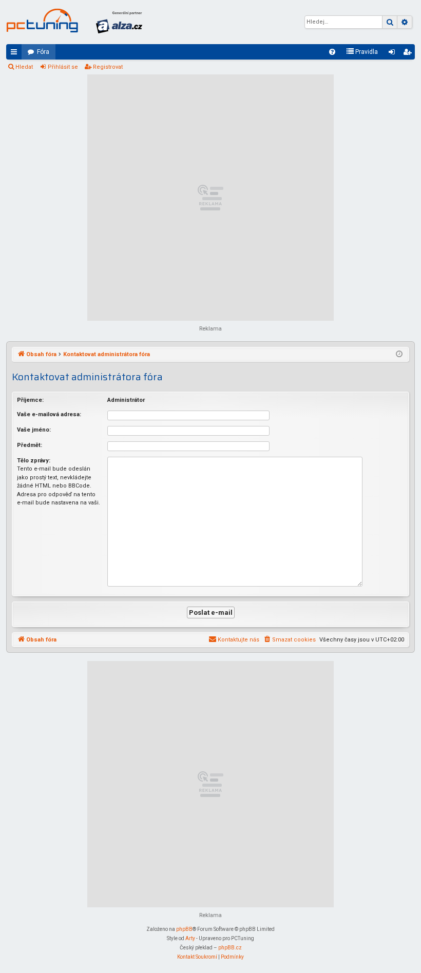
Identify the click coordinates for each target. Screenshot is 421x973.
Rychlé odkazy (16, 54)
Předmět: (29, 445)
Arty (190, 938)
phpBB (184, 929)
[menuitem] (332, 52)
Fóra (43, 51)
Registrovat (108, 67)
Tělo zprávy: (33, 460)
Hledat (24, 67)
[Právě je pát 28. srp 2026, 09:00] (399, 354)
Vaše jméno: (34, 429)
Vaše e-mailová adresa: (49, 414)
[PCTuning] (42, 20)
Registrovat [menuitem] (409, 54)
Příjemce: (30, 400)
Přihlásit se (63, 67)
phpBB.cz (230, 947)
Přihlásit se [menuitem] (393, 54)
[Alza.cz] (119, 22)
